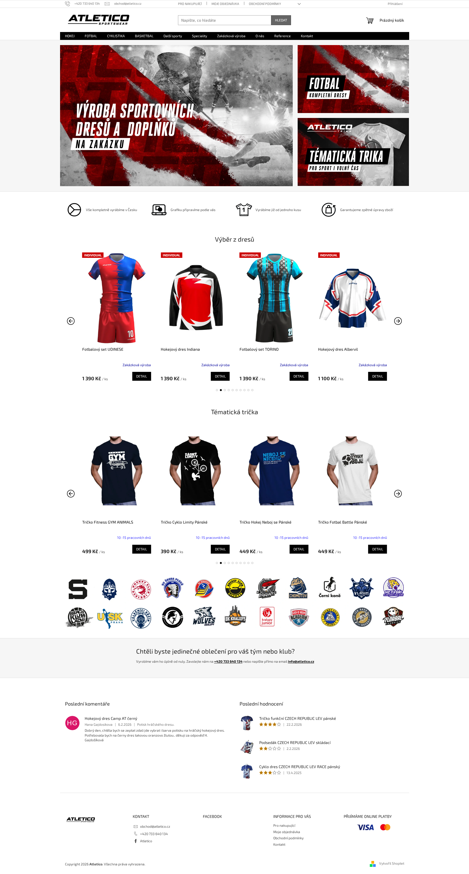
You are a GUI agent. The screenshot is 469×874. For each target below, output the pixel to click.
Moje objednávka (225, 4)
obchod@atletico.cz (155, 826)
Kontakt (279, 844)
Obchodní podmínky (265, 4)
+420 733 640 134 (228, 661)
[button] (217, 390)
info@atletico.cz (301, 661)
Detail (141, 376)
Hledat (281, 20)
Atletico (146, 841)
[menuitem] (70, 36)
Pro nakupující (190, 4)
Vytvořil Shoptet (391, 863)
